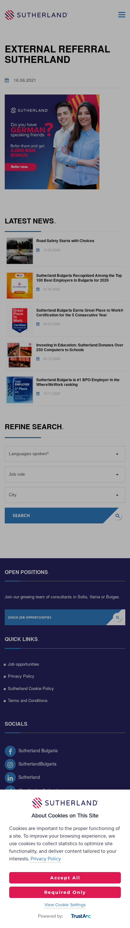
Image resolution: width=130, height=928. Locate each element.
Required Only (65, 892)
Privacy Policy (46, 858)
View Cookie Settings (65, 905)
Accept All (65, 878)
